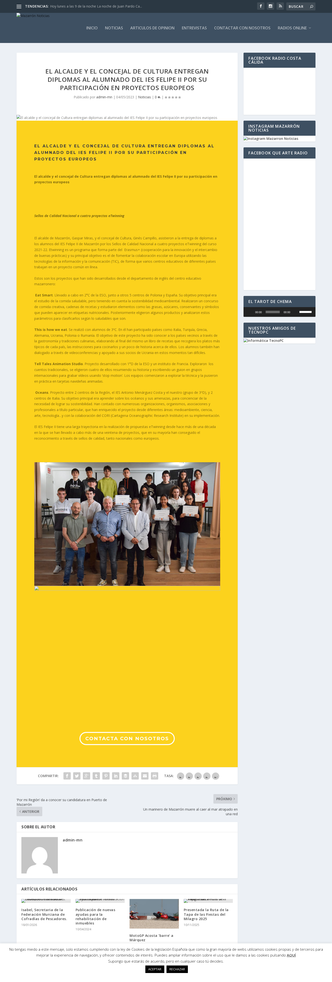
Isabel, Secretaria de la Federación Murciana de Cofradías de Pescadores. (44, 914)
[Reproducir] (249, 312)
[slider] (306, 311)
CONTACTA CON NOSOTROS (127, 738)
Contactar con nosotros (242, 28)
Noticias (114, 28)
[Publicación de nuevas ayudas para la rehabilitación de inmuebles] (100, 901)
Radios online (292, 28)
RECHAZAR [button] (177, 969)
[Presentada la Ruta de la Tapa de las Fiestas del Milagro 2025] (208, 901)
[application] (279, 312)
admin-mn (104, 97)
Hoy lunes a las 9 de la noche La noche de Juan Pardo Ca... (96, 6)
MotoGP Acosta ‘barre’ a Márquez (152, 937)
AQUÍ (291, 955)
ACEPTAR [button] (154, 969)
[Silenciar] (295, 312)
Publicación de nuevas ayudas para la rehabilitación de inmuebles (95, 916)
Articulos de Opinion (152, 28)
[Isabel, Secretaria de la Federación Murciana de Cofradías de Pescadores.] (46, 901)
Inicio (92, 28)
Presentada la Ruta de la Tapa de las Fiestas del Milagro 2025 (206, 914)
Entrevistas (194, 28)
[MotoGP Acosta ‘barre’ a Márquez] (154, 914)
